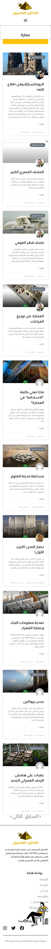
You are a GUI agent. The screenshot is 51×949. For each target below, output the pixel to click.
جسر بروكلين (33, 701)
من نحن (44, 890)
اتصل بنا (44, 885)
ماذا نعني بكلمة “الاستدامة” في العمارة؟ (32, 397)
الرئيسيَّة (44, 879)
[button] (25, 20)
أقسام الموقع (40, 902)
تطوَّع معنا (42, 896)
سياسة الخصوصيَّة (38, 907)
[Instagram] (5, 928)
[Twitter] (13, 928)
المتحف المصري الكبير (27, 172)
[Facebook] (22, 928)
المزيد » (41, 124)
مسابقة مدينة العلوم (27, 476)
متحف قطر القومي (29, 242)
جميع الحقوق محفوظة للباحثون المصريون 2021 (25, 941)
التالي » (16, 816)
